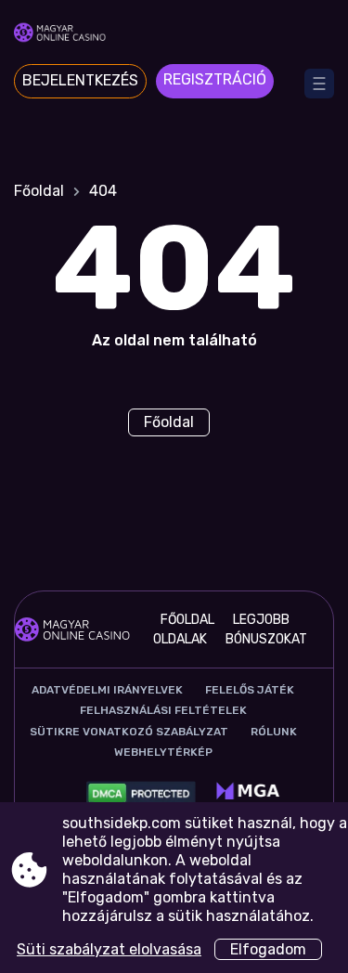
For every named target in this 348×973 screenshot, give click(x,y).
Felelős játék (249, 689)
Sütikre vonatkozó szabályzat (129, 731)
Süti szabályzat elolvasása (109, 949)
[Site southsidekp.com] (174, 34)
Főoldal (39, 191)
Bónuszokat (266, 639)
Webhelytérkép (163, 752)
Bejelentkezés (80, 80)
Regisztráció (214, 79)
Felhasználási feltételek (163, 710)
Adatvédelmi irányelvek (107, 689)
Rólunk (274, 731)
